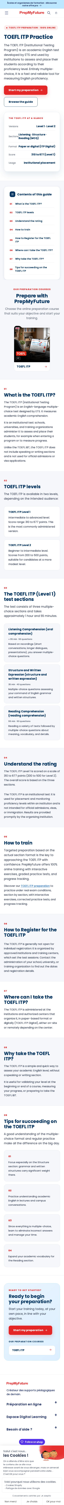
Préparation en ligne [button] (24, 1404)
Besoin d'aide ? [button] (19, 1429)
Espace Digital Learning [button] (27, 1416)
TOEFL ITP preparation (35, 886)
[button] (6, 13)
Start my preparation (24, 90)
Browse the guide (21, 102)
